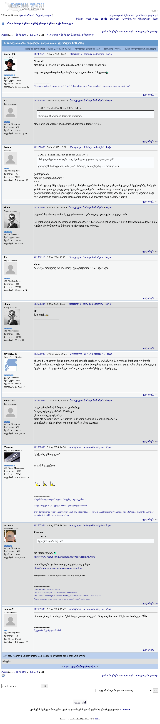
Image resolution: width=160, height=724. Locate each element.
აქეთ (66, 666)
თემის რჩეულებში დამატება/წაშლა (140, 49)
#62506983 (39, 354)
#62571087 (39, 400)
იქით (93, 666)
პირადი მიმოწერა (94, 54)
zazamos (8, 525)
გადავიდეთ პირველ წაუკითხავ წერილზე (70, 35)
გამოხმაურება (110, 31)
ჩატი (155, 19)
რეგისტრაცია (44, 15)
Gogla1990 (9, 54)
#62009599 (39, 100)
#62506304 (39, 304)
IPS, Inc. (97, 719)
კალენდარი (129, 19)
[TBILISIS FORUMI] (24, 6)
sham (7, 207)
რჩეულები (144, 19)
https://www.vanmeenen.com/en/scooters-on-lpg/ (58, 568)
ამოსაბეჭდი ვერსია (112, 49)
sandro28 (9, 609)
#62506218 (39, 257)
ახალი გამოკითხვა (147, 31)
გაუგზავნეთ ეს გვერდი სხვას (87, 49)
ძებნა (104, 19)
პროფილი (76, 54)
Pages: (4, 35)
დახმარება (92, 19)
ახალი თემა (127, 31)
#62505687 (39, 207)
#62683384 (39, 525)
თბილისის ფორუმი (17, 23)
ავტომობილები (65, 23)
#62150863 (39, 147)
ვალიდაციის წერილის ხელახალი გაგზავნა (133, 15)
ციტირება (148, 94)
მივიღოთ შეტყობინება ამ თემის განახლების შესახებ (48, 49)
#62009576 (39, 54)
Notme (7, 147)
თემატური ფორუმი (42, 23)
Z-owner (8, 447)
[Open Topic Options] (3, 675)
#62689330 (39, 609)
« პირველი (20, 35)
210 (36, 35)
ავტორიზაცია (26, 15)
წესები (79, 19)
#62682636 (39, 447)
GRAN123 (9, 400)
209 (31, 35)
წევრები (114, 19)
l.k (5, 100)
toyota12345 (10, 353)
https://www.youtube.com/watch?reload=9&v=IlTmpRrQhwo (64, 556)
